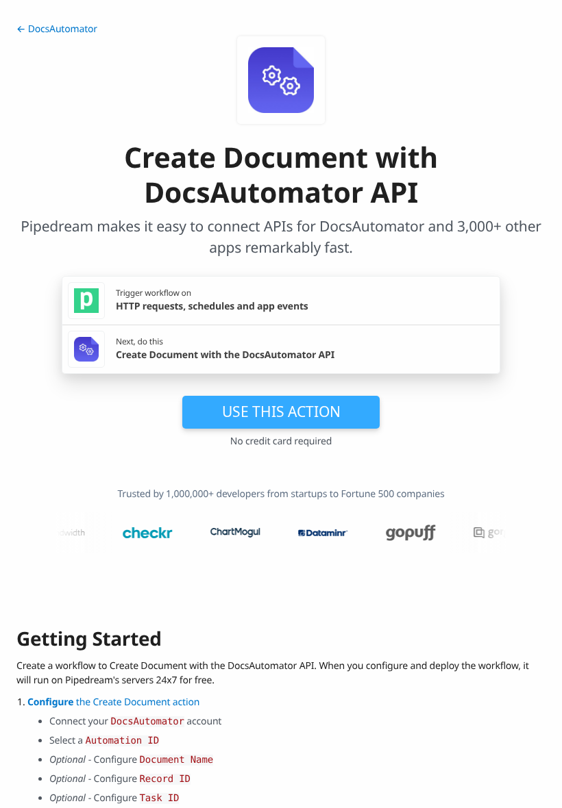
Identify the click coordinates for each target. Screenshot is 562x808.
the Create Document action (113, 702)
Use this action (281, 411)
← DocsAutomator (56, 29)
